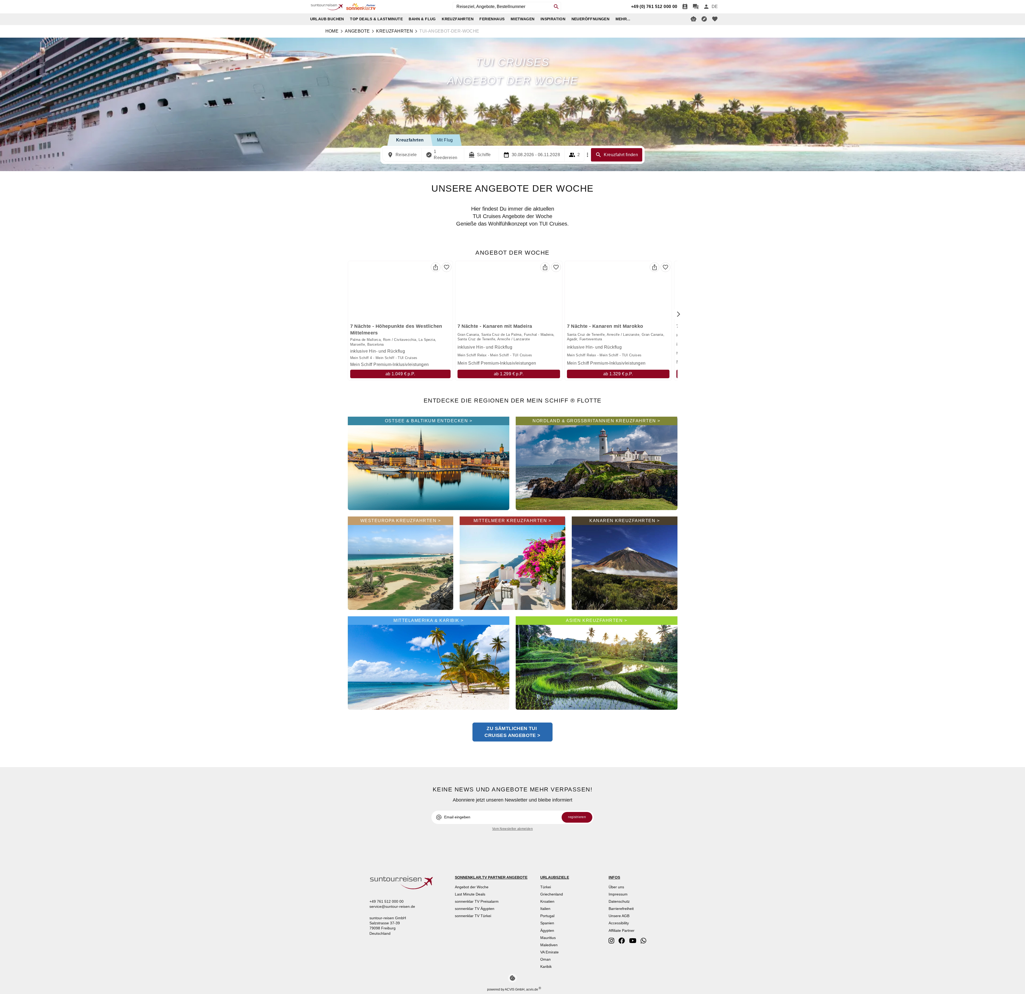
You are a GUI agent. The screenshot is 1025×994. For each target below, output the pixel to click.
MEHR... (623, 19)
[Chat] (695, 6)
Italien (545, 908)
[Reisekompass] (704, 19)
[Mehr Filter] (587, 155)
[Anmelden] (706, 6)
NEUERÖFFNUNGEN (590, 19)
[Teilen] (435, 267)
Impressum (618, 894)
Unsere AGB (619, 916)
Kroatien (547, 901)
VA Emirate (549, 952)
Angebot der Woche (471, 887)
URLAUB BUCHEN (327, 19)
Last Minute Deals (470, 894)
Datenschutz (619, 901)
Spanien (547, 923)
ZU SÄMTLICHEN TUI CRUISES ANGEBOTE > (512, 732)
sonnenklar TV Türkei (473, 916)
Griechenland (551, 894)
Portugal (547, 916)
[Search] (556, 6)
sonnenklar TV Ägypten (474, 908)
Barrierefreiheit (621, 908)
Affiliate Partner (621, 930)
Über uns (616, 887)
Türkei (545, 887)
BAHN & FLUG (422, 19)
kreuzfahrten (394, 31)
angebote (357, 31)
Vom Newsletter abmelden (512, 829)
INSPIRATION (553, 19)
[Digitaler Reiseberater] (693, 19)
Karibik (546, 966)
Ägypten (547, 930)
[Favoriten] (446, 267)
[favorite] (715, 19)
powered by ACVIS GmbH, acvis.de (512, 989)
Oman (545, 959)
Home (332, 31)
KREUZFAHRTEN (458, 19)
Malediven (549, 945)
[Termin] (685, 6)
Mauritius (548, 938)
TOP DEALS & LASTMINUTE (376, 19)
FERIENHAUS (491, 19)
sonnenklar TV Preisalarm (477, 901)
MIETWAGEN (523, 19)
